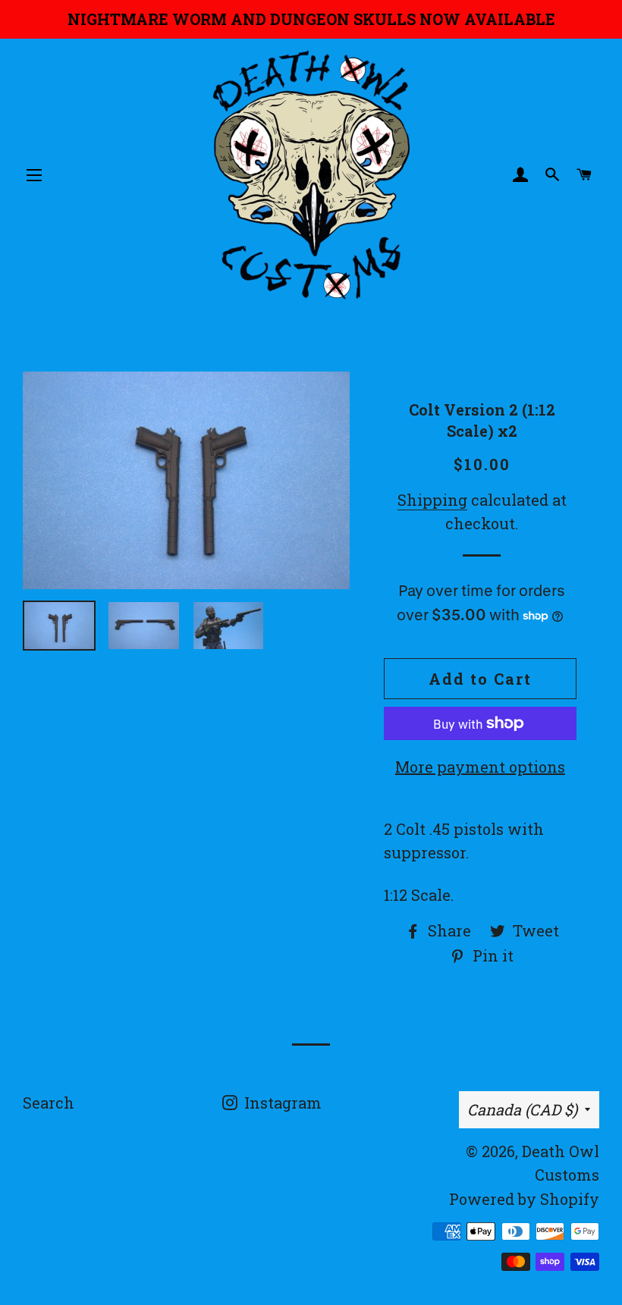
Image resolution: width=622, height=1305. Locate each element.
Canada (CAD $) (522, 1109)
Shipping (432, 500)
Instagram (281, 1102)
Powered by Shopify (524, 1199)
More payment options (480, 766)
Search (48, 1102)
